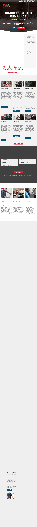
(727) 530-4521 (29, 45)
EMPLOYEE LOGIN (26, 1)
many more (23, 168)
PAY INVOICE (33, 1)
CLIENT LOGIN (29, 1)
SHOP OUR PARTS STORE (23, 0)
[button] (9, 160)
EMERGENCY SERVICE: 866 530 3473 (31, 0)
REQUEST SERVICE (21, 1)
